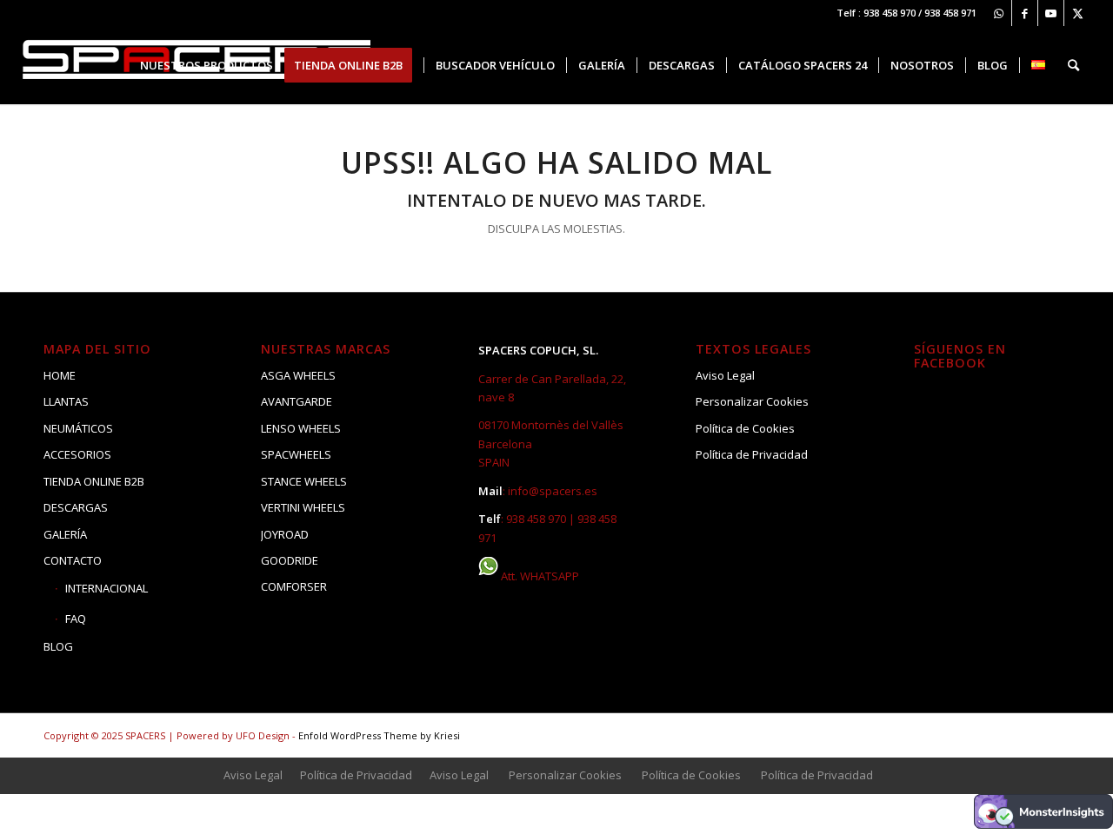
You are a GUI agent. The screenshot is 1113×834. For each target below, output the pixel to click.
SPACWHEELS (296, 454)
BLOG (58, 646)
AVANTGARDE (296, 401)
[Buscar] (1073, 65)
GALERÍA (65, 534)
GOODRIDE (289, 560)
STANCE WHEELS (304, 481)
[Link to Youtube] (1050, 13)
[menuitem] (206, 65)
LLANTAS (66, 401)
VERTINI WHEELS (303, 507)
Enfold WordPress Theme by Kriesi (379, 735)
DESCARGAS (75, 507)
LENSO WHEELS (301, 428)
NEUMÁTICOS (78, 428)
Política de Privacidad (752, 454)
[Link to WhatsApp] (998, 13)
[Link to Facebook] (1024, 13)
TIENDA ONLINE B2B (93, 481)
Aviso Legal (725, 375)
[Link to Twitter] (1077, 13)
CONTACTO (72, 560)
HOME (59, 375)
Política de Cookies (745, 428)
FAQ (75, 618)
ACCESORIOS (77, 454)
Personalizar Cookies (752, 401)
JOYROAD (285, 534)
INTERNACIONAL (106, 588)
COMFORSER (294, 586)
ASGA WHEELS (298, 375)
